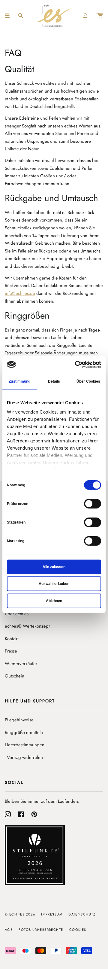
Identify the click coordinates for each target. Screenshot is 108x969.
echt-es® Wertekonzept (27, 626)
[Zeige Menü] (9, 15)
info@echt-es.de (20, 293)
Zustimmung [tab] (19, 381)
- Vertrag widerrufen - (25, 757)
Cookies (77, 929)
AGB (9, 929)
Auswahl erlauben (54, 584)
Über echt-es (16, 613)
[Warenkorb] (99, 15)
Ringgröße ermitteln (24, 732)
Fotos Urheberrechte (41, 929)
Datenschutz (81, 914)
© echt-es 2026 (20, 914)
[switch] (92, 503)
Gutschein (14, 676)
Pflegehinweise (19, 720)
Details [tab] (54, 381)
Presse (11, 651)
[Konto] (85, 15)
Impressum (51, 914)
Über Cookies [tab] (88, 381)
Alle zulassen (54, 566)
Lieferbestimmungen (24, 744)
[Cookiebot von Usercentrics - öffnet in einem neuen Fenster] (76, 364)
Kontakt (12, 638)
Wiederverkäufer (21, 663)
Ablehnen (54, 600)
